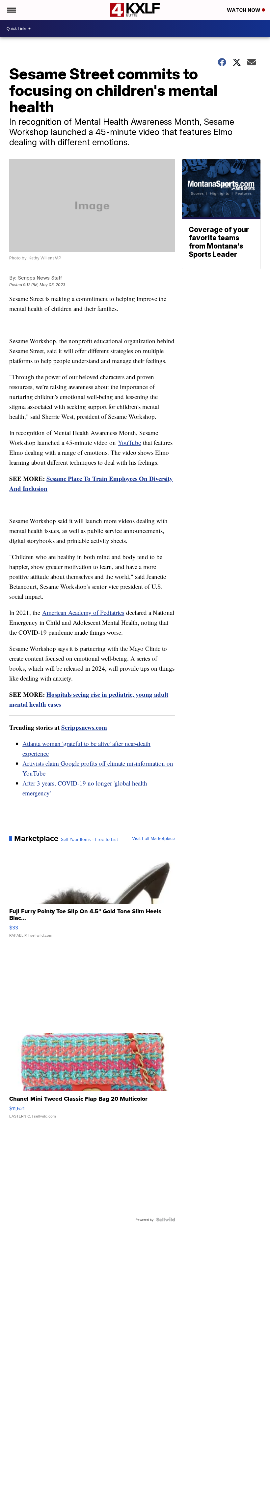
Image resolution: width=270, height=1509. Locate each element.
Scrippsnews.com (84, 727)
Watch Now (244, 10)
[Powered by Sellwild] (165, 1219)
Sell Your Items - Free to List (89, 839)
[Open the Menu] (11, 10)
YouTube (129, 442)
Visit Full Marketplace (153, 838)
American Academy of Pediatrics (83, 612)
